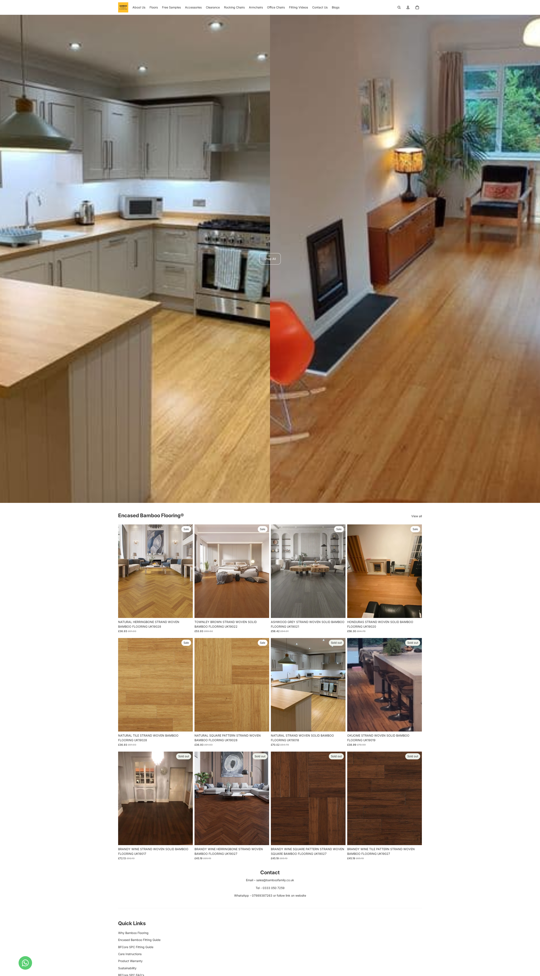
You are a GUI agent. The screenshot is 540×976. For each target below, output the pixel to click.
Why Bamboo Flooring (133, 933)
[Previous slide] (124, 571)
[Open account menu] (408, 7)
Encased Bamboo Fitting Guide (139, 940)
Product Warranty (130, 961)
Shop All (270, 259)
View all (416, 516)
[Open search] (399, 7)
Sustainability (127, 968)
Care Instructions (130, 954)
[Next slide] (186, 571)
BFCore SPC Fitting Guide (135, 947)
